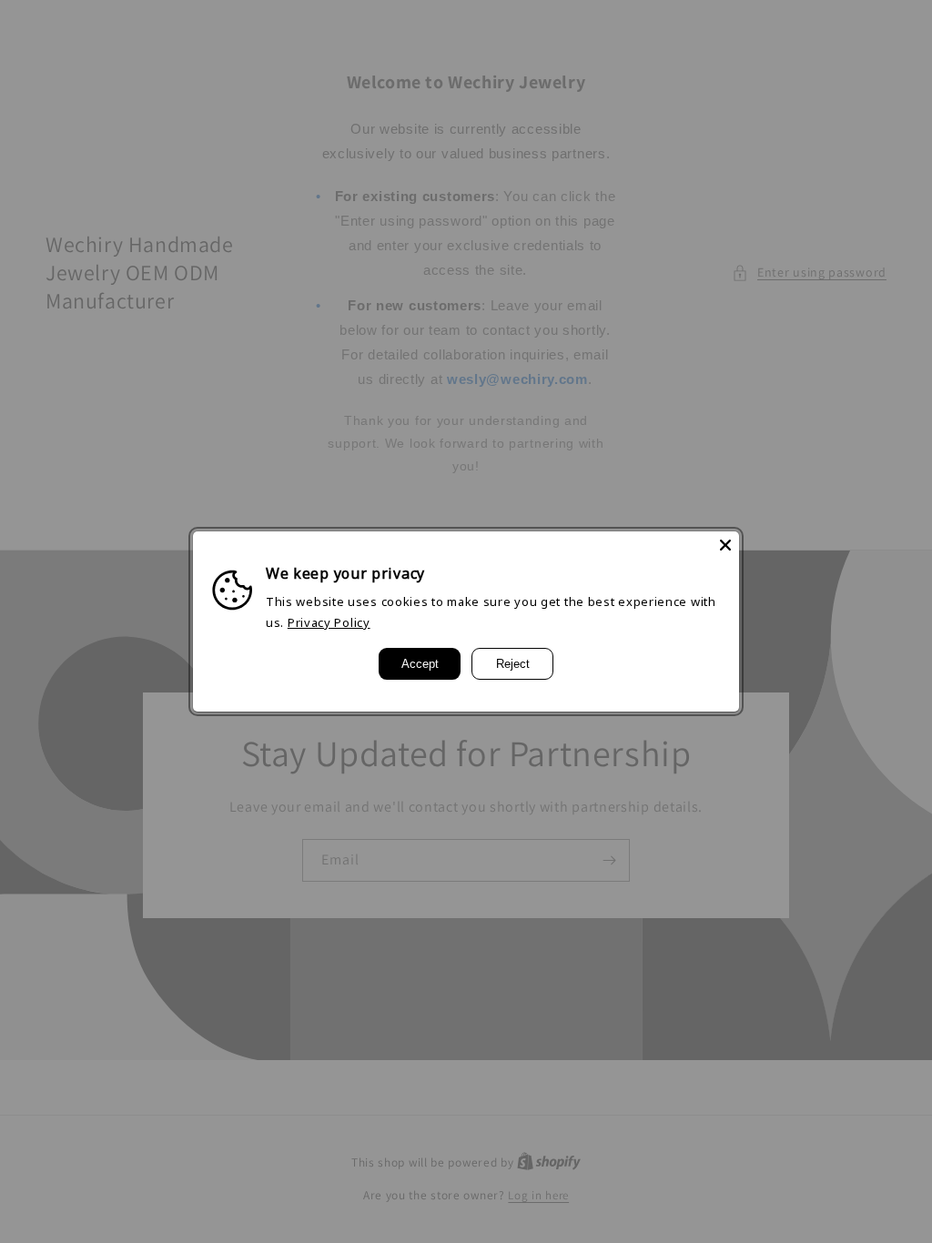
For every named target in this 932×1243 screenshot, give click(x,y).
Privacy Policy (329, 622)
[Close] (725, 545)
